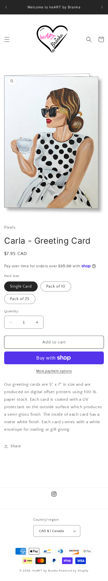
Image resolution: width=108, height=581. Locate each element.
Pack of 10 (55, 286)
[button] (7, 39)
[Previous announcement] (6, 7)
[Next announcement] (102, 7)
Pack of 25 (20, 299)
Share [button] (16, 446)
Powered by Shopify (74, 570)
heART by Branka (45, 570)
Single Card (21, 286)
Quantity (11, 311)
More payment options (54, 371)
